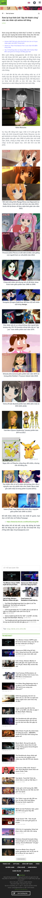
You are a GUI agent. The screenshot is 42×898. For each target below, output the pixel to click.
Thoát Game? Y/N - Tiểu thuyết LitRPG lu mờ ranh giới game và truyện (26, 820)
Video (37, 864)
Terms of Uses (19, 889)
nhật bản (13, 629)
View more (21, 859)
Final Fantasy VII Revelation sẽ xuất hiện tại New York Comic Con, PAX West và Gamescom (29, 599)
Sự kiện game (9, 867)
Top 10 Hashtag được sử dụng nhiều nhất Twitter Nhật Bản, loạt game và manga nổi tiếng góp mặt (20, 50)
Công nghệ (21, 867)
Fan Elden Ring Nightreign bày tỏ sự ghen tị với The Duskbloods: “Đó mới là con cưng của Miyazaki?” (19, 605)
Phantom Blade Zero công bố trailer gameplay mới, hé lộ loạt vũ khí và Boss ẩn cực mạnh (27, 851)
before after (23, 629)
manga (8, 629)
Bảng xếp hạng (27, 864)
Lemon (4, 23)
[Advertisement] (21, 549)
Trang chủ (6, 864)
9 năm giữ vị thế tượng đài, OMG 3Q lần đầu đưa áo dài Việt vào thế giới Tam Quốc (27, 789)
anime (17, 629)
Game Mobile (32, 867)
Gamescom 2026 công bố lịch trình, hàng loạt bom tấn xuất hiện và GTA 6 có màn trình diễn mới (29, 584)
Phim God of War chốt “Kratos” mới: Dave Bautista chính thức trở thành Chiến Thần (27, 769)
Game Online (16, 871)
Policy (25, 889)
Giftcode (16, 864)
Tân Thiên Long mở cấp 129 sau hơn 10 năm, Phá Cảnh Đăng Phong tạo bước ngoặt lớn (26, 800)
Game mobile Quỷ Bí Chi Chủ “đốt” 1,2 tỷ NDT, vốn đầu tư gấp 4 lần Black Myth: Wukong (27, 710)
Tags (4, 629)
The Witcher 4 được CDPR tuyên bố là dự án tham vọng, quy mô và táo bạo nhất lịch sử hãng (11, 584)
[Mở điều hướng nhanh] (39, 13)
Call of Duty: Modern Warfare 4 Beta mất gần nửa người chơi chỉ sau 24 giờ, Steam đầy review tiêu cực (11, 599)
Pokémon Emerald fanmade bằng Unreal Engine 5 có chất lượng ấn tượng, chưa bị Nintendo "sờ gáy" (27, 840)
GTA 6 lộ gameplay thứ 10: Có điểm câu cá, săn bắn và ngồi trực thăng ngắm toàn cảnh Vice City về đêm (20, 611)
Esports (27, 871)
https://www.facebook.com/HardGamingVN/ (22, 522)
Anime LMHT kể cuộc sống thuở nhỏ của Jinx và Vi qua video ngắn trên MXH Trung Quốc (20, 42)
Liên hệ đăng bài (22, 893)
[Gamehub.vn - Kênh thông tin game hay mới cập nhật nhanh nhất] (3, 2)
